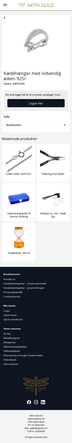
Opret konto (10, 315)
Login (6, 310)
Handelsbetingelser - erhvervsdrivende (24, 283)
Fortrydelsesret (11, 296)
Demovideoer (10, 364)
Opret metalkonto (13, 319)
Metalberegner (11, 338)
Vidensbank (9, 359)
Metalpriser (9, 342)
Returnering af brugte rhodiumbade (23, 355)
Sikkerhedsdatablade (15, 346)
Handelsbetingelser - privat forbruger (23, 287)
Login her (36, 103)
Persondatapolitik (13, 292)
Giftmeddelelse (11, 351)
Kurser (7, 333)
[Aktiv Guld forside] (36, 5)
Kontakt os (9, 279)
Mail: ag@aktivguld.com (36, 428)
